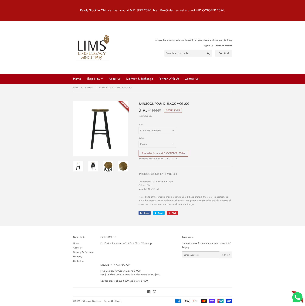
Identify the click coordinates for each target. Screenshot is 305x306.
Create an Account (223, 45)
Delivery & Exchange (139, 79)
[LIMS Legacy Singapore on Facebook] (149, 292)
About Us (115, 79)
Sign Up (226, 254)
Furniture (89, 87)
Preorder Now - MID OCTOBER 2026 (163, 153)
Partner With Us (169, 79)
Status (141, 137)
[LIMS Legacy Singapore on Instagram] (154, 292)
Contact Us (192, 79)
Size (140, 124)
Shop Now (94, 79)
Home (77, 79)
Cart (226, 53)
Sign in (206, 45)
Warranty (77, 256)
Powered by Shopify (113, 301)
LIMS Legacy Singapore (91, 301)
